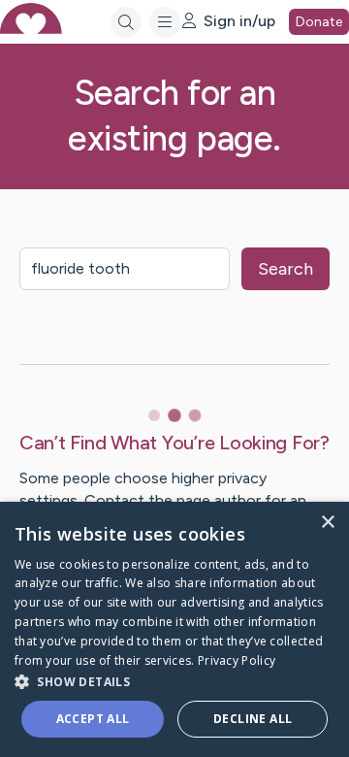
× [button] (327, 522)
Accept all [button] (93, 718)
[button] (174, 681)
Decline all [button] (252, 718)
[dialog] (174, 629)
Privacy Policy (236, 660)
